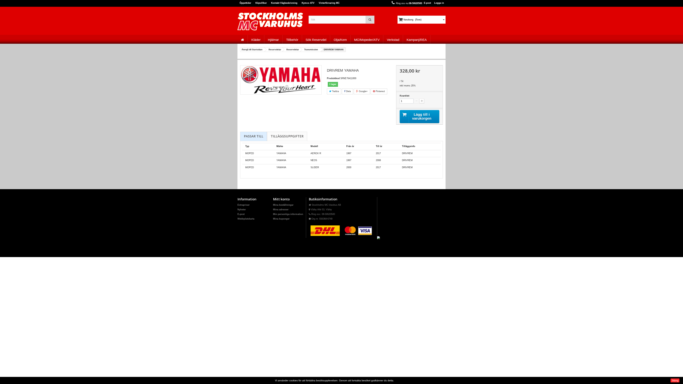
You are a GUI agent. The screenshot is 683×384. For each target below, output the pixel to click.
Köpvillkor (261, 3)
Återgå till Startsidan (252, 49)
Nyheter (241, 209)
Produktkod (333, 78)
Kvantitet (404, 95)
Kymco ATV (308, 3)
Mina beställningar (283, 205)
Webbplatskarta (245, 218)
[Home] (242, 39)
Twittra (335, 91)
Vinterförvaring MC (329, 3)
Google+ (363, 91)
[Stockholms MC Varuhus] (270, 21)
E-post (427, 3)
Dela (348, 91)
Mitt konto (281, 199)
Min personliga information (288, 214)
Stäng (675, 380)
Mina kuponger (281, 218)
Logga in (439, 3)
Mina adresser (280, 209)
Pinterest (380, 91)
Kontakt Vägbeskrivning (284, 3)
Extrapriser (243, 205)
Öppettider (245, 3)
